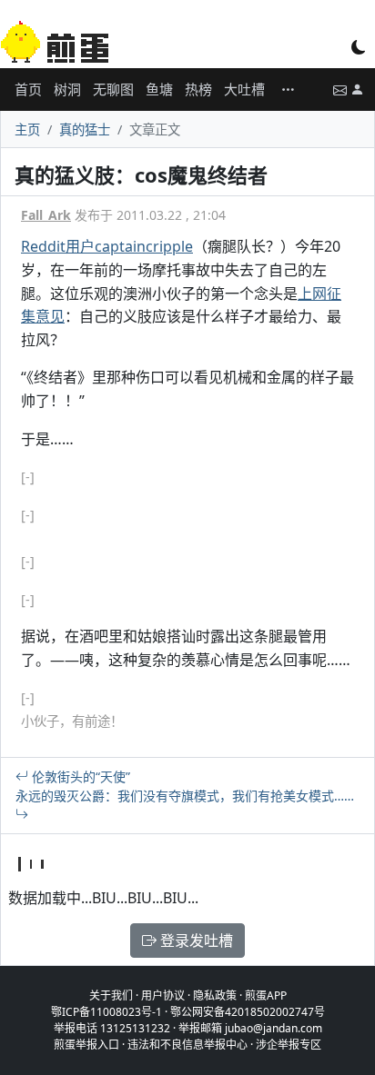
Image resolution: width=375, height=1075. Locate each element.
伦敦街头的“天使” (79, 776)
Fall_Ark (46, 215)
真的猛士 (84, 129)
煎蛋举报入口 (86, 1044)
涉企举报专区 (288, 1044)
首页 (28, 89)
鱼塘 (159, 89)
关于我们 (111, 995)
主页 (27, 129)
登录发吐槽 (195, 941)
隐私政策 (215, 995)
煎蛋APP (266, 995)
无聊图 (113, 89)
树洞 (67, 89)
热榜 (198, 89)
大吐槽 (244, 89)
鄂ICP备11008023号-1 (106, 1012)
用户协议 (163, 995)
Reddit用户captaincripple (107, 246)
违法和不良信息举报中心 (187, 1044)
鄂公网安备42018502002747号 (247, 1012)
